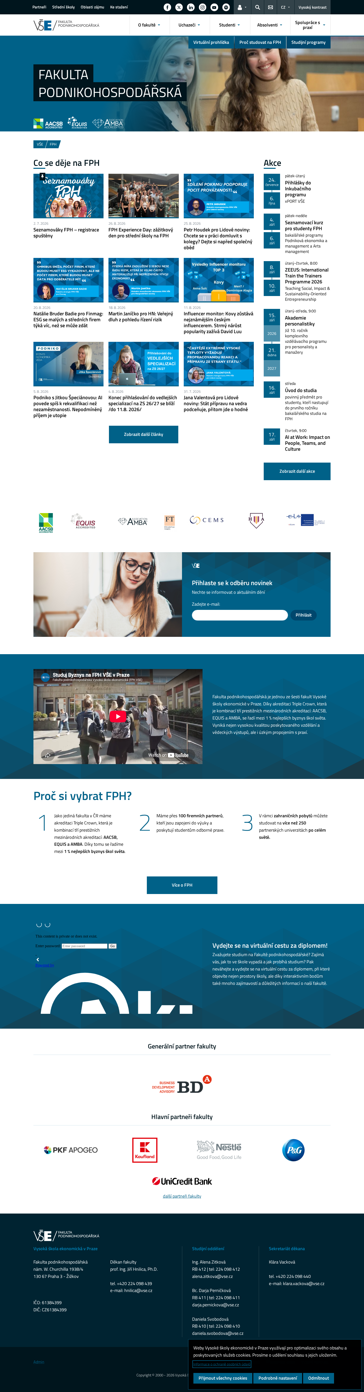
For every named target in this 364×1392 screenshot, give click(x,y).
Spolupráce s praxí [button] (307, 25)
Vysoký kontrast (313, 7)
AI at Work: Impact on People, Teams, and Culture (307, 443)
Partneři (39, 7)
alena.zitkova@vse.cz (212, 1276)
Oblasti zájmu (92, 7)
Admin (38, 1362)
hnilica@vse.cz (138, 1290)
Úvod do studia (301, 390)
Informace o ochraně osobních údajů (221, 1364)
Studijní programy (308, 42)
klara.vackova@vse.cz (303, 1283)
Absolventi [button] (267, 25)
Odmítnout (318, 1378)
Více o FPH (182, 885)
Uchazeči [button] (187, 25)
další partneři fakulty (182, 1196)
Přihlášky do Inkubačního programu (298, 188)
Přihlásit (304, 615)
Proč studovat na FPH (260, 42)
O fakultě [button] (147, 25)
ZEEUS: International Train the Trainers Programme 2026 (307, 275)
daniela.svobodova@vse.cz (217, 1333)
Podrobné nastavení (278, 1378)
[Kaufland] (144, 1150)
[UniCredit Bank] (182, 1181)
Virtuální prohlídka (211, 42)
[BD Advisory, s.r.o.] (182, 1084)
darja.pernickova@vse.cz (215, 1304)
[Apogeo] (70, 1150)
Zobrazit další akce (297, 471)
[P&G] (293, 1150)
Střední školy (63, 7)
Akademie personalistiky (300, 320)
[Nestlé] (219, 1150)
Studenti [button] (227, 25)
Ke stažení (119, 7)
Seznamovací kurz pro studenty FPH (304, 225)
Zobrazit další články (143, 434)
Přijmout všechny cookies (223, 1378)
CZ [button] (283, 7)
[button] (167, 7)
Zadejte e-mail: (206, 604)
